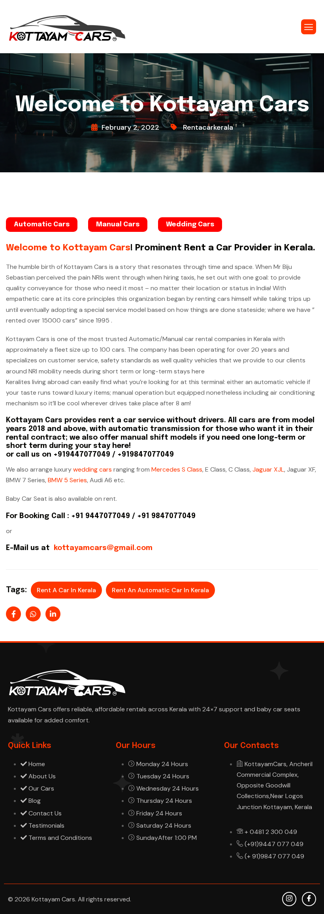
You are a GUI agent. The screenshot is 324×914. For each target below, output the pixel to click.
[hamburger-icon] (308, 26)
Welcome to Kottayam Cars (68, 248)
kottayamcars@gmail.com (102, 548)
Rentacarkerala (208, 127)
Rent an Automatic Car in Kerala (160, 590)
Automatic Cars (42, 224)
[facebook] (309, 899)
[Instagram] (289, 899)
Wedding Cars (190, 224)
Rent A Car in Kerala (66, 590)
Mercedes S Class (176, 469)
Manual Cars (117, 224)
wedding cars (93, 469)
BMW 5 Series (67, 480)
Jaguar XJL (268, 469)
